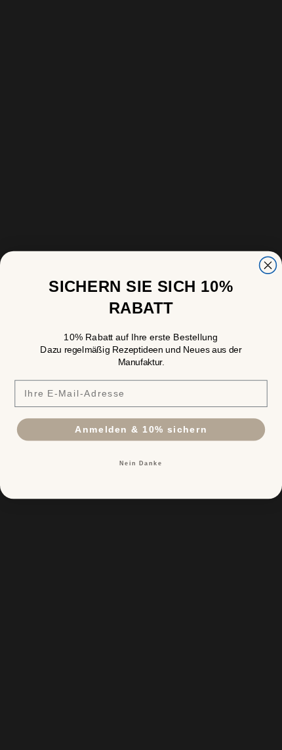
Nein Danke (140, 463)
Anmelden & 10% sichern (141, 429)
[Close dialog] (268, 265)
